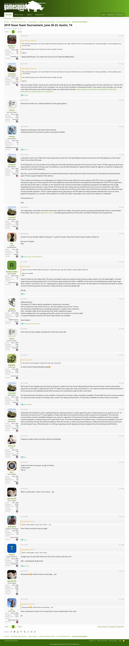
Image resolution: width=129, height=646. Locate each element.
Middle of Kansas (13, 320)
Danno (11, 110)
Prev (7, 32)
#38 (123, 545)
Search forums (17, 18)
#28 (123, 261)
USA (17, 508)
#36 (123, 488)
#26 (123, 207)
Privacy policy (113, 641)
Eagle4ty (11, 365)
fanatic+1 (11, 46)
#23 (123, 100)
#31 (123, 355)
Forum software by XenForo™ (64, 644)
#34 (123, 436)
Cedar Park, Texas (13, 282)
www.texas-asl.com (47, 213)
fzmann (12, 136)
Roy (11, 244)
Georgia (16, 481)
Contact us (92, 641)
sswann (12, 309)
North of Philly (14, 537)
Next (19, 32)
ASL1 (12, 472)
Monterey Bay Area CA (12, 147)
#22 (123, 64)
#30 (123, 328)
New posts (7, 18)
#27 (123, 233)
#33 (123, 409)
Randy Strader (11, 272)
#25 (123, 154)
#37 (123, 516)
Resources (39, 15)
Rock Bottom (14, 564)
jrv (12, 609)
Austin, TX (15, 83)
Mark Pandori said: (28, 41)
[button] (24, 14)
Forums (9, 15)
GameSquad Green (12, 641)
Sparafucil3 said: (27, 521)
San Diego (15, 455)
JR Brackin (12, 527)
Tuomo (12, 555)
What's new (18, 15)
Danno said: (26, 360)
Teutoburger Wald (13, 620)
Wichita (16, 254)
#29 (123, 299)
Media (29, 15)
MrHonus (11, 446)
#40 (123, 599)
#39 (123, 571)
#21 (123, 36)
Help (120, 641)
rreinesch (9, 28)
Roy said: (25, 266)
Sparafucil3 (11, 498)
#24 (123, 126)
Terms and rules (102, 641)
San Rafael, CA (14, 56)
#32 (123, 383)
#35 (123, 462)
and (32, 256)
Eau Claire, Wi (14, 376)
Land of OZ (15, 119)
